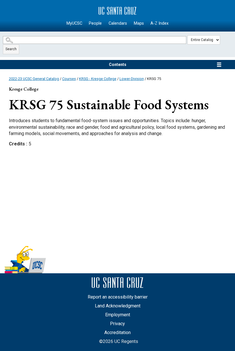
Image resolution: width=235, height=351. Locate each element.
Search (11, 49)
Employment (117, 314)
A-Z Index (159, 23)
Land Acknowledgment (117, 306)
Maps (139, 23)
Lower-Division (132, 79)
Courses (69, 79)
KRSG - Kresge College (97, 79)
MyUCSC (74, 23)
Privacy (117, 323)
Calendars (118, 23)
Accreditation (117, 332)
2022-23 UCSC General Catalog (34, 79)
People (95, 23)
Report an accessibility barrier (118, 297)
